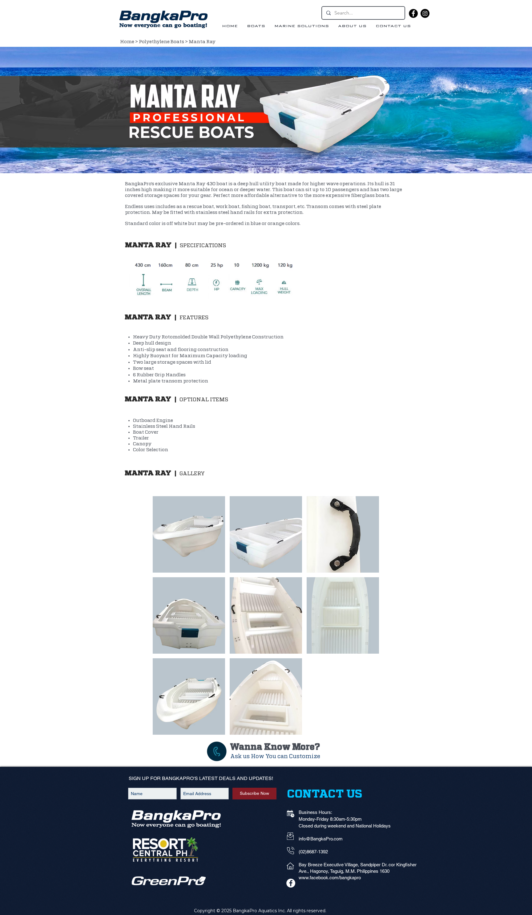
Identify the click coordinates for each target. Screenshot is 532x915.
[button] (189, 534)
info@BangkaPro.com (321, 838)
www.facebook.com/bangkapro (330, 877)
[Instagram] (425, 13)
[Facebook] (413, 13)
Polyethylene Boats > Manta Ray (177, 41)
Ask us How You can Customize (275, 756)
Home (127, 41)
